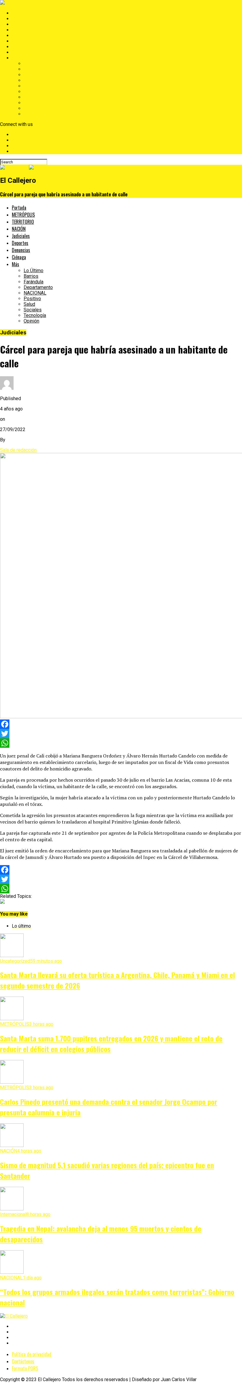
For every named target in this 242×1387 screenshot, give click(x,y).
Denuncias (22, 47)
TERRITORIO (25, 24)
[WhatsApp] (121, 743)
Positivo (32, 91)
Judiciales (22, 35)
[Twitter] (121, 733)
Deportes (21, 41)
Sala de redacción (18, 450)
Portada (20, 13)
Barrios (31, 69)
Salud (29, 97)
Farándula (33, 75)
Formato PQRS (25, 1368)
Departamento (38, 80)
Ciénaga (20, 52)
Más (16, 58)
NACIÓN (20, 30)
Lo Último (33, 63)
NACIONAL (35, 86)
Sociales (33, 103)
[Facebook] (121, 724)
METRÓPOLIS (26, 19)
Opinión (31, 114)
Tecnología (35, 108)
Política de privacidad (31, 1354)
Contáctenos (23, 1361)
